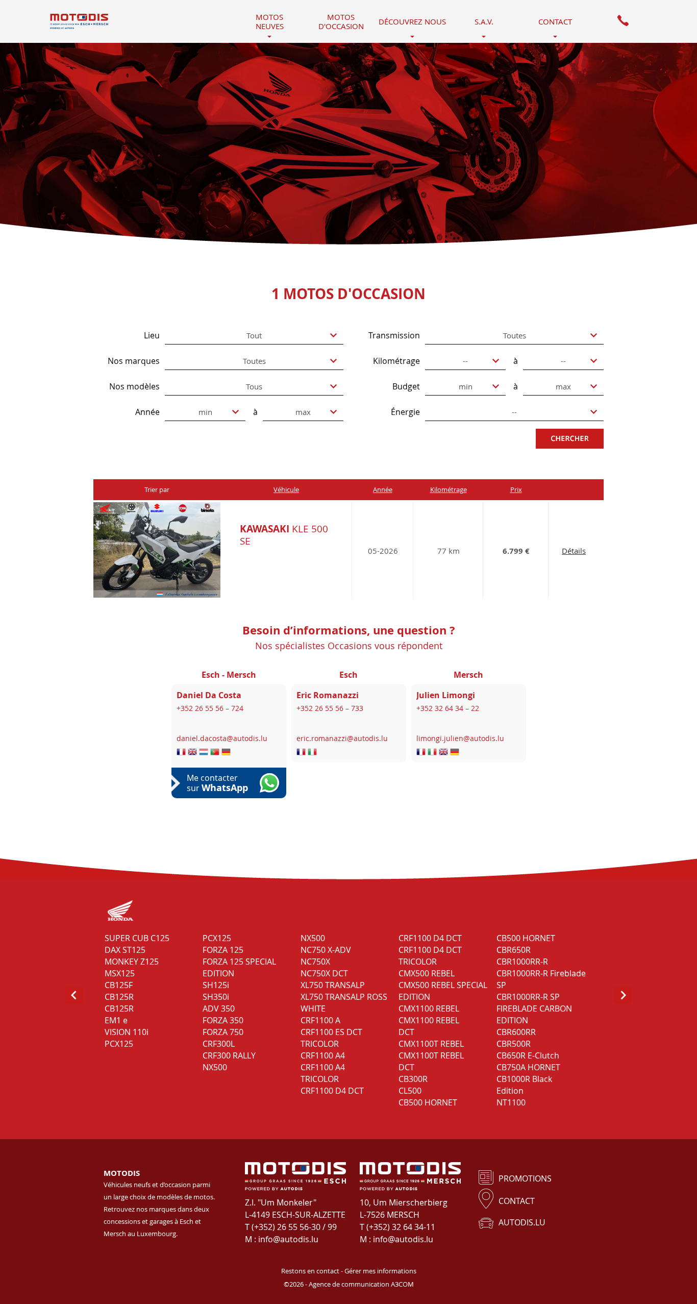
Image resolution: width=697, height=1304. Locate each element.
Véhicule (286, 489)
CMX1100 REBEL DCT (429, 1026)
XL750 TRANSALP (333, 985)
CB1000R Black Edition (524, 1084)
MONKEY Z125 (132, 961)
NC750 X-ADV (326, 949)
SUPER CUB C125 (137, 938)
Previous (74, 994)
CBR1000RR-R (522, 961)
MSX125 (120, 973)
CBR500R (513, 1043)
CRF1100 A (320, 1020)
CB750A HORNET (528, 1067)
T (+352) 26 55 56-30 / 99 (291, 1227)
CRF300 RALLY (229, 1055)
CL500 (410, 1090)
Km (448, 489)
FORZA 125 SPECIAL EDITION (239, 967)
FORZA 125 (223, 949)
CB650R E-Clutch (527, 1055)
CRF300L (219, 1043)
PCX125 (119, 1043)
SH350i (216, 996)
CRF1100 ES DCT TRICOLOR (331, 1037)
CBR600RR (516, 1032)
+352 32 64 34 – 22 (447, 708)
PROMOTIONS (525, 1178)
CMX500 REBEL (427, 973)
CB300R (413, 1079)
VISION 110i (126, 1032)
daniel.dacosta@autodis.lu (222, 738)
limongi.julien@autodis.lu (460, 738)
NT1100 (511, 1102)
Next (623, 994)
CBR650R (513, 949)
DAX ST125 (125, 949)
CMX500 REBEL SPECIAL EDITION (443, 990)
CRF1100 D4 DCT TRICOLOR (430, 955)
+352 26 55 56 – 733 (329, 708)
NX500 (215, 1067)
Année (382, 489)
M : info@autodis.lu (281, 1239)
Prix (516, 489)
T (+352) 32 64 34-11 (397, 1227)
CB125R (119, 996)
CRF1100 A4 (323, 1055)
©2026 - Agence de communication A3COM (349, 1284)
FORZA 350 (223, 1020)
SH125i (216, 985)
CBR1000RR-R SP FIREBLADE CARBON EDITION (534, 1008)
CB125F (119, 985)
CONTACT (517, 1201)
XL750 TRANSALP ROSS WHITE (344, 1002)
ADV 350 (219, 1008)
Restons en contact (310, 1270)
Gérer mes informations (380, 1270)
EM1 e (116, 1020)
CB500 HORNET (428, 1102)
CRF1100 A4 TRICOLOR (323, 1073)
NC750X (315, 961)
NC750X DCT (324, 973)
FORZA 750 (223, 1032)
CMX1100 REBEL (429, 1008)
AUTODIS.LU (522, 1222)
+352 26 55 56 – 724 (210, 708)
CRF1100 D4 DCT (332, 1090)
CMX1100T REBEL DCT (431, 1061)
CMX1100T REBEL (431, 1043)
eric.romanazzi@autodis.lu (342, 738)
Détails (574, 551)
